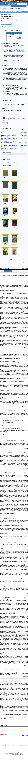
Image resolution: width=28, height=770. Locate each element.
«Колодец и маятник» (12, 138)
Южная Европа (16, 51)
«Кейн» (11, 141)
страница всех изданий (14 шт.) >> (8, 259)
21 (12, 62)
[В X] (26, 262)
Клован (5, 274)
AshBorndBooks (7, 351)
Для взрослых (15, 60)
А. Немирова (6, 30)
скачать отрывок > (17, 23)
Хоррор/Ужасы (15, 45)
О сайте (3, 745)
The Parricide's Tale (8, 102)
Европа (21, 50)
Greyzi (5, 680)
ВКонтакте (10, 746)
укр (10, 745)
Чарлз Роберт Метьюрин (6, 14)
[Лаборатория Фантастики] (6, 4)
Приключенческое (18, 47)
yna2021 (5, 586)
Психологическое (7, 49)
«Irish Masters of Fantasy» (14, 113)
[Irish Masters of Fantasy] (14, 254)
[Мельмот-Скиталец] (5, 176)
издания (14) (19, 8)
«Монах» (12, 129)
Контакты (21, 745)
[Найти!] (26, 4)
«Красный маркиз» (10, 142)
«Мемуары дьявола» (12, 148)
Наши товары (21, 746)
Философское (16, 49)
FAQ (17, 745)
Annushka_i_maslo (8, 669)
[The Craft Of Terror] (5, 242)
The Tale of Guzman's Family (10, 104)
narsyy (5, 518)
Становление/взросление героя (10, 57)
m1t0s (5, 410)
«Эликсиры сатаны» (13, 132)
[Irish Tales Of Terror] (14, 242)
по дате (14, 271)
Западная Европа (8, 51)
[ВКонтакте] (23, 262)
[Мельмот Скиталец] (14, 175)
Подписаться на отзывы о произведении (19, 737)
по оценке (25, 271)
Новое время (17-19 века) (16, 55)
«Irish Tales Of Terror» (13, 112)
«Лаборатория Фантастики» (17, 754)
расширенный (22, 6)
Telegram (15, 746)
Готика (21, 45)
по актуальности (8, 271)
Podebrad (6, 542)
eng (6, 745)
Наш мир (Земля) (14, 50)
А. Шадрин (6, 29)
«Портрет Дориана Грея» (12, 145)
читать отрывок (6, 23)
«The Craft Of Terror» (13, 110)
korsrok (5, 472)
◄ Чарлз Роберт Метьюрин (7, 8)
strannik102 (6, 597)
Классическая (7, 46)
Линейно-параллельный (18, 59)
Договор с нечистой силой (16, 56)
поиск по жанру (15, 6)
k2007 (5, 452)
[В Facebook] (24, 262)
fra (8, 745)
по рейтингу (19, 271)
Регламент (13, 745)
